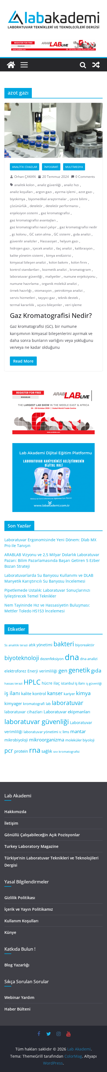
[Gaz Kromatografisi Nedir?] (53, 130)
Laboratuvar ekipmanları (67, 711)
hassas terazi (13, 683)
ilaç (57, 683)
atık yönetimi (40, 644)
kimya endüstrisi (58, 255)
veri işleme (73, 304)
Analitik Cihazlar (24, 167)
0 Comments (85, 176)
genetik (79, 670)
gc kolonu (19, 234)
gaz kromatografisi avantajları (33, 220)
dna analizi (88, 658)
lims (66, 732)
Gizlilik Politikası (19, 897)
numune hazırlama (24, 283)
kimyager (13, 703)
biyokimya (17, 199)
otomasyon (43, 290)
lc (60, 732)
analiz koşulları (21, 191)
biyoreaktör (84, 645)
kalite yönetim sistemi (26, 255)
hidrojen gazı (20, 248)
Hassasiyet (48, 241)
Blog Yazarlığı (16, 965)
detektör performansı (62, 205)
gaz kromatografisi (55, 213)
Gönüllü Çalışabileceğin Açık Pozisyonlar (42, 834)
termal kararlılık (22, 304)
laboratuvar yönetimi (41, 732)
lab (48, 703)
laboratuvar (67, 703)
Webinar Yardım (19, 997)
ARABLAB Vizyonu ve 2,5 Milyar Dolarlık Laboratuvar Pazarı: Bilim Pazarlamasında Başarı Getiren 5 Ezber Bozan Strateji (52, 560)
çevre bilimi (78, 199)
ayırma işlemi (65, 191)
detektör (36, 205)
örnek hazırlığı (21, 290)
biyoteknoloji (21, 658)
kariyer (69, 694)
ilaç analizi (64, 248)
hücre (47, 683)
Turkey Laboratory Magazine (31, 846)
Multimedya (74, 167)
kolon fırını (79, 262)
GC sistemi (62, 234)
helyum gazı (69, 241)
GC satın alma (40, 234)
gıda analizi (82, 234)
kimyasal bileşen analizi (28, 262)
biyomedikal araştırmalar (47, 199)
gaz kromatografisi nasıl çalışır (33, 227)
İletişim (11, 823)
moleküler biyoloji (79, 740)
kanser (55, 693)
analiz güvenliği (49, 185)
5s (5, 645)
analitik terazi (18, 645)
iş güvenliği (94, 683)
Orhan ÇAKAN (25, 176)
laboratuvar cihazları (23, 711)
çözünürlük (18, 205)
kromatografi (34, 703)
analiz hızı (71, 185)
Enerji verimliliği (42, 671)
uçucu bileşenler (49, 304)
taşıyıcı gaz (46, 297)
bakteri (64, 644)
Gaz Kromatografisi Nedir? (51, 315)
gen (62, 670)
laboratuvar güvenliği (26, 276)
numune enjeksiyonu (79, 276)
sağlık (46, 751)
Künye (10, 932)
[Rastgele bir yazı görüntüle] (96, 64)
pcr (8, 750)
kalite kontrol (33, 693)
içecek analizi (43, 248)
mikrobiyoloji (16, 740)
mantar (78, 731)
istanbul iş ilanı (73, 683)
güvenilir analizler (23, 241)
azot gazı (85, 191)
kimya (83, 693)
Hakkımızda (15, 811)
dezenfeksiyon (52, 658)
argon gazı (44, 191)
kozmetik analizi (54, 269)
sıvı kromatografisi (66, 752)
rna (34, 750)
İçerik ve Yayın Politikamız (28, 909)
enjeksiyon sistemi (24, 213)
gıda (96, 670)
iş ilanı (12, 693)
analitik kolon (24, 185)
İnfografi (51, 167)
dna (72, 657)
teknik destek (68, 297)
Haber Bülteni (17, 1009)
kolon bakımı (58, 262)
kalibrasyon (83, 248)
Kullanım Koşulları (21, 920)
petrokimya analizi (69, 290)
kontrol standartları (24, 269)
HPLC (32, 682)
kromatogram (80, 269)
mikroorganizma (46, 739)
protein (21, 751)
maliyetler (53, 276)
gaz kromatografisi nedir (78, 227)
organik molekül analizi (59, 283)
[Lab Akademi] (11, 64)
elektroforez (15, 671)
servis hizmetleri (22, 297)
